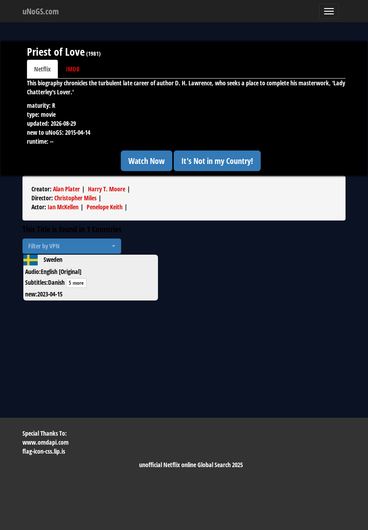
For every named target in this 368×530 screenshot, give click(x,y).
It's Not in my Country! (217, 160)
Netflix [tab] (42, 69)
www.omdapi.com (45, 442)
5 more (76, 283)
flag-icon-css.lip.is (43, 451)
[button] (71, 246)
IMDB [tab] (72, 69)
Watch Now (146, 160)
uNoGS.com (40, 11)
